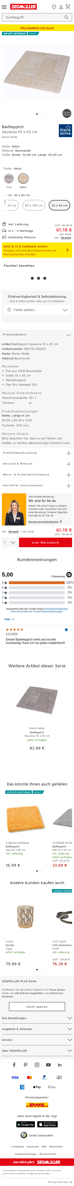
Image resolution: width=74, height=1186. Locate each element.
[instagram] (37, 1065)
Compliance (18, 1146)
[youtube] (48, 1065)
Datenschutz (56, 1146)
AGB (44, 1146)
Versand (66, 237)
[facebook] (14, 1065)
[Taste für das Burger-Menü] (4, 6)
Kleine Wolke (9, 136)
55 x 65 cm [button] (59, 205)
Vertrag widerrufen (58, 1181)
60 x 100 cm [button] (34, 205)
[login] (61, 7)
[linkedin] (59, 1065)
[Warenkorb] (68, 7)
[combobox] (9, 542)
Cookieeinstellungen (26, 1153)
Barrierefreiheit (47, 1153)
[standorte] (54, 7)
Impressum (33, 1146)
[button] (9, 181)
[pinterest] (25, 1065)
